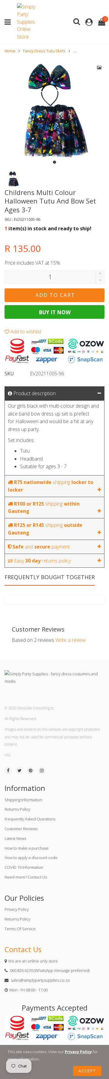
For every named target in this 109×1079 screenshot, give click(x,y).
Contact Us (23, 949)
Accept (87, 1071)
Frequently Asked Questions (30, 819)
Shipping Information (23, 799)
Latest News (15, 838)
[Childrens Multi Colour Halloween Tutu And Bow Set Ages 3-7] (54, 112)
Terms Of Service (20, 928)
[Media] (99, 67)
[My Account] (89, 22)
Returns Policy (17, 809)
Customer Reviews (21, 828)
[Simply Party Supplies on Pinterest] (30, 770)
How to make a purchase (27, 848)
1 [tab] (54, 162)
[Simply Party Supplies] (27, 22)
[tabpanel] (54, 112)
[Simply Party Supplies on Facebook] (8, 770)
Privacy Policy (17, 909)
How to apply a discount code (31, 857)
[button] (99, 280)
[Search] (77, 21)
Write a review (70, 640)
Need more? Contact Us (26, 877)
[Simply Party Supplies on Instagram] (41, 770)
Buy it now (55, 312)
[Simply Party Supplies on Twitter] (19, 770)
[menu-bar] (9, 22)
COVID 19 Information (24, 867)
